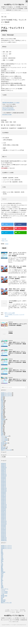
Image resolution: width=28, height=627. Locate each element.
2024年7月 (3, 480)
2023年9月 (3, 492)
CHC (2, 401)
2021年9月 (3, 525)
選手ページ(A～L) (19, 611)
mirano (6, 243)
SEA (2, 427)
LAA (2, 411)
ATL (2, 398)
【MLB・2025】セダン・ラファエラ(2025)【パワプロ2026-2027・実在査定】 (17, 362)
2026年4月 (3, 464)
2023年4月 (3, 499)
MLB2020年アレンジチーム (10, 611)
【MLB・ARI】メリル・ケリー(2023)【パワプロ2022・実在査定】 (17, 267)
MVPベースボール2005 (10, 312)
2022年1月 (3, 519)
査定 (5, 238)
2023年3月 (3, 500)
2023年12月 (4, 488)
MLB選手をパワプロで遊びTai (14, 4)
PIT (2, 425)
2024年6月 (3, 481)
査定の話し (3, 447)
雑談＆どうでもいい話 (6, 449)
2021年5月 (3, 530)
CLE (2, 404)
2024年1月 (3, 486)
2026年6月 (3, 463)
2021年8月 (3, 526)
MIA (2, 413)
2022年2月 (3, 518)
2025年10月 (4, 467)
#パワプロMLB (15, 102)
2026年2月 (3, 466)
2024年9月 (3, 477)
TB (1, 431)
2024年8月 (3, 478)
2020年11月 (3, 539)
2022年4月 (3, 515)
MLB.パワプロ (5, 240)
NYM (2, 420)
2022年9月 (3, 508)
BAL (2, 399)
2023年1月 (3, 503)
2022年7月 (3, 511)
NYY (2, 421)
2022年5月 (3, 514)
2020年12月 (4, 537)
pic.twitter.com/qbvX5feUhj (8, 109)
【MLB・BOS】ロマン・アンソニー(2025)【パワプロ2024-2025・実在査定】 (17, 371)
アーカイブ (3, 455)
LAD (2, 412)
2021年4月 (3, 532)
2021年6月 (3, 529)
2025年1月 (3, 473)
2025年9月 (3, 469)
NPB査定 (3, 419)
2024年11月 (3, 474)
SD (1, 426)
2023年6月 (3, 496)
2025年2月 (3, 471)
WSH (2, 434)
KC (1, 409)
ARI (2, 397)
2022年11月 (3, 506)
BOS (2, 400)
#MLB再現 (9, 102)
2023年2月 (3, 502)
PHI (2, 424)
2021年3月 (3, 533)
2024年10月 (4, 475)
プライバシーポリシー (14, 609)
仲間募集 (10, 333)
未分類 (2, 444)
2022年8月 (3, 510)
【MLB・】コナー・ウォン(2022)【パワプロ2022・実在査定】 (17, 277)
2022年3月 (3, 517)
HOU (2, 408)
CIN (2, 402)
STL (2, 430)
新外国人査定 (4, 443)
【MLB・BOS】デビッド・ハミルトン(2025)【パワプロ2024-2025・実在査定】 (17, 381)
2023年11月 (3, 489)
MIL (2, 414)
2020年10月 (4, 540)
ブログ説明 (7, 609)
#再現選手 (4, 102)
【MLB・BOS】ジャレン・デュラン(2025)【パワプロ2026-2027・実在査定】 (17, 344)
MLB (3, 238)
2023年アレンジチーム (6, 394)
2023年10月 (4, 491)
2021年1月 (3, 536)
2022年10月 (4, 507)
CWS (2, 406)
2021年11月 (3, 522)
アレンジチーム (4, 436)
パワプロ (3, 437)
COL (2, 405)
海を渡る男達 (22, 609)
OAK (2, 423)
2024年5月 (3, 482)
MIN (2, 415)
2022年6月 (3, 513)
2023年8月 (3, 493)
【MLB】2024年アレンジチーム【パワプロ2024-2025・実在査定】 (17, 324)
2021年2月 (3, 535)
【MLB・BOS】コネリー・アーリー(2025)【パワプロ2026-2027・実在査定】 (17, 353)
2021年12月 (4, 521)
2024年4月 (3, 484)
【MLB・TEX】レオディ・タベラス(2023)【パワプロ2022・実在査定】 (16, 289)
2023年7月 (3, 495)
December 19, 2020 (6, 114)
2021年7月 (3, 528)
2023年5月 (3, 497)
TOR (2, 433)
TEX (2, 432)
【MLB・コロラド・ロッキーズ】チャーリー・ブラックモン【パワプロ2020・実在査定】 (17, 254)
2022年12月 (4, 504)
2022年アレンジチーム (6, 392)
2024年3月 (3, 485)
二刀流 (2, 441)
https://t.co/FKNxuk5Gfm (7, 107)
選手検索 (3, 448)
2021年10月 (4, 524)
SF (1, 429)
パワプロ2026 (4, 440)
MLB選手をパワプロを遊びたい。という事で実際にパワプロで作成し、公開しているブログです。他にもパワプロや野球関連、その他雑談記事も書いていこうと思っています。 (14, 620)
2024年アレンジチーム (6, 395)
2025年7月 (3, 470)
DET (2, 407)
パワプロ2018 (4, 438)
